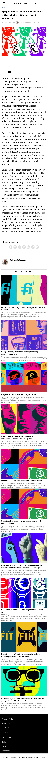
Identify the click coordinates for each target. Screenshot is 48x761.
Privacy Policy (8, 719)
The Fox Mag (40, 757)
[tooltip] (10, 247)
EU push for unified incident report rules (18, 394)
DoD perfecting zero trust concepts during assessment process (19, 353)
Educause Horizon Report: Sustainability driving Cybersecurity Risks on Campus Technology (21, 566)
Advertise (6, 750)
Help (4, 742)
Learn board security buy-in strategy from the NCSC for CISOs (23, 308)
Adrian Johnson (25, 23)
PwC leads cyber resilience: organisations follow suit (22, 611)
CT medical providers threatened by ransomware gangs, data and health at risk (22, 699)
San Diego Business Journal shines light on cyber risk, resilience (22, 522)
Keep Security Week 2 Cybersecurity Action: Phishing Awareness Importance (20, 655)
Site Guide (6, 737)
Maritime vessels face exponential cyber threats (22, 480)
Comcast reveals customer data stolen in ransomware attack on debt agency (19, 437)
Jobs (4, 746)
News (4, 7)
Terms (5, 732)
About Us (6, 723)
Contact (5, 727)
